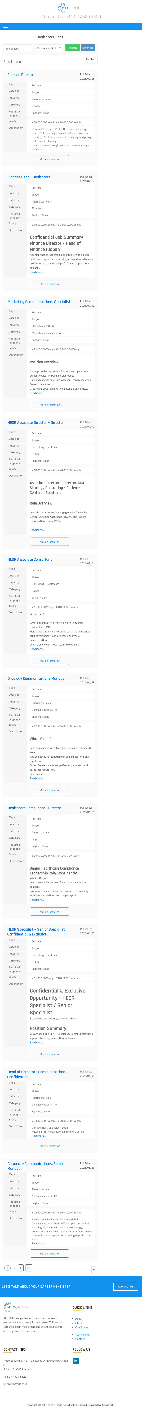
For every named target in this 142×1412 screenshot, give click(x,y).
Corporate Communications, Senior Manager (35, 1166)
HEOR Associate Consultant (30, 559)
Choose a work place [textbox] (48, 48)
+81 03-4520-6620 (83, 17)
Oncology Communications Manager (37, 678)
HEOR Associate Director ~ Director (36, 422)
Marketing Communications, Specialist (39, 301)
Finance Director (21, 74)
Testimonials (82, 1334)
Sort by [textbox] (90, 59)
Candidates (81, 1327)
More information (49, 159)
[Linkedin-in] (76, 1361)
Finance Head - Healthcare (29, 177)
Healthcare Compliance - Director (34, 808)
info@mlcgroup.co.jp (15, 1383)
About (78, 1318)
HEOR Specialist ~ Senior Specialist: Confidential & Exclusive (36, 932)
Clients (79, 1323)
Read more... (39, 149)
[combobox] (48, 48)
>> (28, 1267)
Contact (80, 1338)
